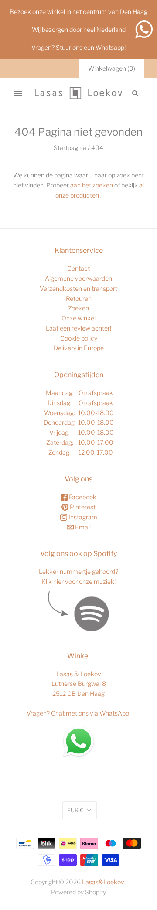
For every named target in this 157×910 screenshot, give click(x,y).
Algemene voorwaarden (78, 278)
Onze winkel (78, 318)
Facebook (82, 497)
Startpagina (70, 147)
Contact (78, 268)
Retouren (79, 298)
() (111, 68)
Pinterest (82, 507)
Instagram (82, 517)
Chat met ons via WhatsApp (90, 713)
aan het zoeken (91, 185)
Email (82, 527)
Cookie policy (78, 338)
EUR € (75, 810)
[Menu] (18, 93)
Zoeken (78, 308)
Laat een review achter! (78, 328)
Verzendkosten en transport (78, 288)
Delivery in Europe (79, 347)
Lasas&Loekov (103, 882)
